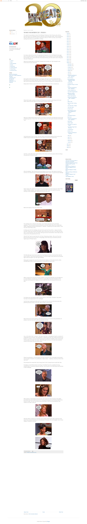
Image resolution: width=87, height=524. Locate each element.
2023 (68, 38)
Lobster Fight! (70, 122)
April (69, 137)
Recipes (11, 64)
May (69, 135)
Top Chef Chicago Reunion (72, 91)
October (69, 67)
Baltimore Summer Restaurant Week (71, 94)
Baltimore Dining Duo (13, 74)
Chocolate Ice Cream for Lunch (72, 125)
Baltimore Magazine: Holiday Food (71, 170)
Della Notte (70, 121)
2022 (68, 39)
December (70, 64)
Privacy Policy (12, 69)
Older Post (61, 512)
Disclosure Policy (13, 70)
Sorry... (69, 86)
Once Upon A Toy (12, 81)
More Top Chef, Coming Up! (72, 104)
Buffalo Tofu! (70, 131)
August (69, 70)
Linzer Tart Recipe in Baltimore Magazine (71, 172)
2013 (68, 54)
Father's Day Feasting (72, 95)
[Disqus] (43, 469)
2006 (68, 145)
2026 (68, 33)
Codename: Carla (12, 77)
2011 (68, 57)
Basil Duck (70, 117)
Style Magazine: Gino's (70, 176)
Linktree (11, 60)
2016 (68, 49)
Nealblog (11, 82)
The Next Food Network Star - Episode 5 (72, 76)
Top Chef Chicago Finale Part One (72, 127)
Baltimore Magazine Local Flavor (72, 162)
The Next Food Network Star (31, 452)
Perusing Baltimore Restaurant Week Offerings (71, 80)
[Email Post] (32, 451)
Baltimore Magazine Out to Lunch (71, 168)
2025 (68, 34)
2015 (68, 51)
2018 (68, 46)
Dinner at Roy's (70, 77)
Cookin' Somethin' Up (72, 90)
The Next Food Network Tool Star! (72, 133)
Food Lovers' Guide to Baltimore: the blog (15, 76)
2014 (68, 52)
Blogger (48, 521)
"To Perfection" (70, 129)
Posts (12, 31)
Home (44, 512)
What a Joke (70, 101)
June (69, 73)
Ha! (68, 100)
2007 (68, 144)
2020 (68, 43)
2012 (68, 56)
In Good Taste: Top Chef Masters (70, 164)
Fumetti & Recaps (13, 67)
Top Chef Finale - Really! (72, 105)
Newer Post (26, 512)
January (69, 142)
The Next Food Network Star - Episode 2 (72, 119)
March (69, 138)
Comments (13, 33)
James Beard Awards (71, 115)
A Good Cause (70, 108)
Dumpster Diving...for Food (73, 84)
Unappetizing (70, 82)
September (70, 68)
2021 (68, 41)
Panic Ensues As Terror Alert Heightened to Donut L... (72, 111)
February (69, 140)
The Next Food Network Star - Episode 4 (72, 88)
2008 (68, 62)
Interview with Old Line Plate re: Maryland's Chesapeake (72, 161)
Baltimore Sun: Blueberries (71, 166)
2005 (68, 147)
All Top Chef (11, 78)
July (68, 72)
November (70, 65)
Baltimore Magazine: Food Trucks (70, 175)
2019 (68, 44)
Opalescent (11, 79)
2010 (68, 59)
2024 (68, 36)
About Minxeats (13, 63)
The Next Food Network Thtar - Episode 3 (72, 98)
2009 (68, 61)
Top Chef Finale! (71, 107)
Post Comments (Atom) (33, 513)
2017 (68, 48)
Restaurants (12, 66)
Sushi (69, 113)
